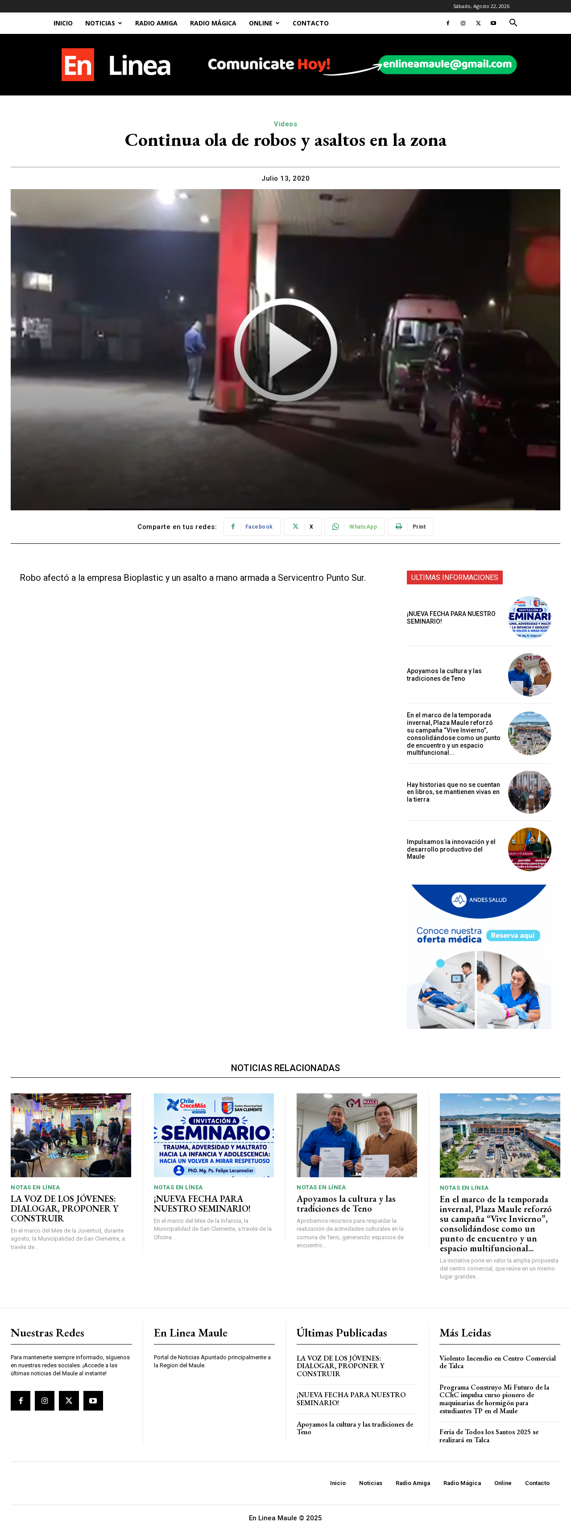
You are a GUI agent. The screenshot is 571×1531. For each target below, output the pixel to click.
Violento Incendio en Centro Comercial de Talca (497, 1362)
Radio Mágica (213, 23)
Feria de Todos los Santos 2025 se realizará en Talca (488, 1435)
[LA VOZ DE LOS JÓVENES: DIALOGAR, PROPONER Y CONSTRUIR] (71, 1135)
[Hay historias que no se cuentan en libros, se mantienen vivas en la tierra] (529, 792)
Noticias (100, 23)
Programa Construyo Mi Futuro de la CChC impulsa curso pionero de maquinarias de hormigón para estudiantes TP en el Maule (494, 1398)
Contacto (311, 23)
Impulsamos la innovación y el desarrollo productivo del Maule (451, 849)
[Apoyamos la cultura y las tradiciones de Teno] (529, 674)
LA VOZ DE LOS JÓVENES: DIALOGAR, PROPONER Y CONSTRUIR (64, 1208)
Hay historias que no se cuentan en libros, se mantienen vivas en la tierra (453, 792)
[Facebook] (448, 23)
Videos (285, 124)
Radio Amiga (156, 23)
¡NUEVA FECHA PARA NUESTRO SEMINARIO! (202, 1203)
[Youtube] (493, 23)
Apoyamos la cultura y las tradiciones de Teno (444, 674)
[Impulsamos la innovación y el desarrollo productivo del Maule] (529, 849)
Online (261, 23)
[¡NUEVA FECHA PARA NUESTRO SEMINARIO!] (529, 617)
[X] (478, 23)
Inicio (63, 23)
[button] (513, 24)
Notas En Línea (35, 1187)
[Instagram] (463, 23)
